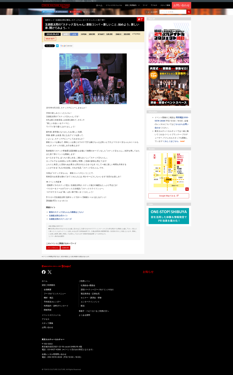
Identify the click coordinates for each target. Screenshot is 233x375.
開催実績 (47, 310)
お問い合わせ (47, 327)
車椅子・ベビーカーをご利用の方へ (94, 311)
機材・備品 (48, 297)
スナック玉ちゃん (53, 248)
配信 (83, 306)
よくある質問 (84, 315)
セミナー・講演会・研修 (91, 297)
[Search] (188, 12)
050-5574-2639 (54, 357)
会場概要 (47, 289)
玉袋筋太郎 (65, 248)
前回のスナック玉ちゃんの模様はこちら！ (66, 212)
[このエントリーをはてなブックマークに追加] (57, 45)
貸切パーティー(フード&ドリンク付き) (97, 289)
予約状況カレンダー (52, 301)
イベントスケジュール (51, 315)
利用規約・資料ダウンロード (56, 306)
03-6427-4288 (54, 349)
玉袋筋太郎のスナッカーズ (60, 219)
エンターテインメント (90, 301)
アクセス (45, 319)
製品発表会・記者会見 (90, 293)
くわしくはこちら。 (171, 141)
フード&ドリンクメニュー (55, 293)
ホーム (44, 281)
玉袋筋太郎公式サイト (58, 215)
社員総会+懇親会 (88, 285)
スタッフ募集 (47, 323)
